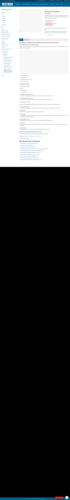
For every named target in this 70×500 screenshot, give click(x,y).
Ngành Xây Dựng (5, 38)
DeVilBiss (3, 18)
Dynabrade (3, 20)
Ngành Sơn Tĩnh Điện (5, 36)
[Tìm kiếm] (68, 4)
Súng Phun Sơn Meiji (7, 63)
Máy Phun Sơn (5, 54)
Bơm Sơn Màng (5, 52)
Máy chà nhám (35, 4)
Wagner (3, 75)
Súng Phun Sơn (5, 55)
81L (30, 46)
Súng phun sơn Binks (7, 58)
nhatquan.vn (43, 498)
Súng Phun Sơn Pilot (7, 64)
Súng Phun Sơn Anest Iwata (8, 57)
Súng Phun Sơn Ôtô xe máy (7, 49)
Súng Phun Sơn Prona (7, 66)
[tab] (21, 39)
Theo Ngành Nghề (26, 4)
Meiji (2, 26)
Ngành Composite (5, 30)
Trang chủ (46, 9)
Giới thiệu (17, 4)
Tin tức (61, 4)
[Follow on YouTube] (56, 171)
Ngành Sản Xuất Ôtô (5, 32)
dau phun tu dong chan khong (51, 31)
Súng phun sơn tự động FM (24, 46)
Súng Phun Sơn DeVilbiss (8, 60)
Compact (3, 16)
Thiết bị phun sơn (44, 4)
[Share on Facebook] (45, 35)
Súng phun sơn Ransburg (8, 67)
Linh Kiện (52, 4)
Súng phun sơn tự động (51, 32)
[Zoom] (21, 31)
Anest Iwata (4, 12)
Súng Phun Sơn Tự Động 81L (61, 32)
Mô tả (21, 39)
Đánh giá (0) (26, 39)
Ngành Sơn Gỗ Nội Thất (6, 34)
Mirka (3, 28)
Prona (3, 40)
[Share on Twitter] (47, 35)
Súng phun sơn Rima (7, 69)
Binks (3, 14)
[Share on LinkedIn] (53, 35)
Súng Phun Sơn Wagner (7, 72)
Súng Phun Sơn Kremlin (7, 61)
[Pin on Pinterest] (51, 35)
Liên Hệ (57, 4)
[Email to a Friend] (49, 35)
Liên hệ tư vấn (49, 24)
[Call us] (54, 171)
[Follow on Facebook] (52, 171)
